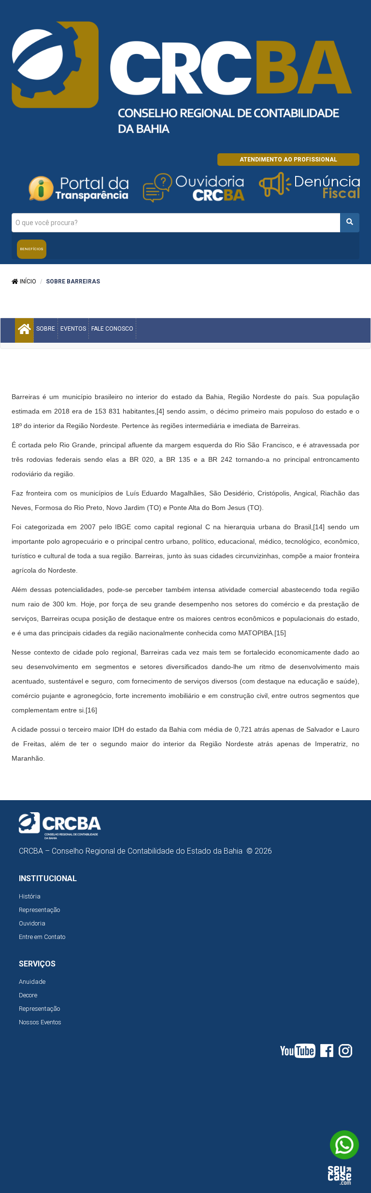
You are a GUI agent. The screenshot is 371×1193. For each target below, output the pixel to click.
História (30, 896)
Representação (39, 909)
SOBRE (45, 328)
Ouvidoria (32, 923)
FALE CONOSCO (112, 328)
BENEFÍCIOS (31, 249)
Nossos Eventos (40, 1022)
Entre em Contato (42, 936)
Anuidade (32, 981)
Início (27, 281)
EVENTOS (73, 328)
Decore (28, 995)
